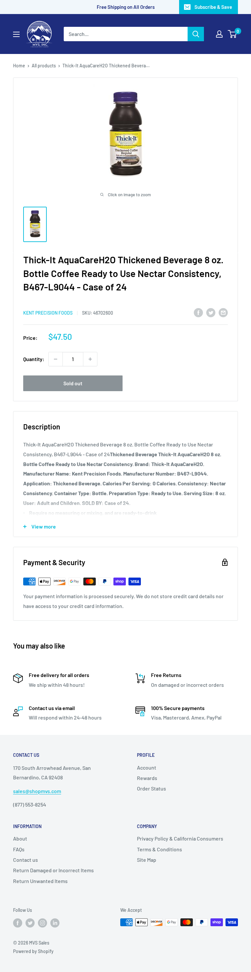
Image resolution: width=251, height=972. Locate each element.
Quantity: (33, 359)
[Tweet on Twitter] (210, 312)
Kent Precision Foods (48, 313)
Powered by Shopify (33, 951)
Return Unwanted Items (40, 881)
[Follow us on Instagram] (42, 923)
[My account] (219, 34)
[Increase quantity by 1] (90, 359)
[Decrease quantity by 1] (55, 359)
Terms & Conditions (159, 849)
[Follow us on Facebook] (17, 923)
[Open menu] (16, 34)
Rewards (147, 778)
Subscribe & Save (213, 7)
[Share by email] (223, 312)
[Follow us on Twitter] (30, 923)
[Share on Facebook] (198, 312)
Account (146, 767)
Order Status (151, 788)
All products (44, 65)
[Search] (196, 34)
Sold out (72, 383)
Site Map (146, 860)
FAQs (19, 849)
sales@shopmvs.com (37, 791)
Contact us (25, 860)
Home (19, 65)
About (20, 838)
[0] (232, 34)
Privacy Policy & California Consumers (180, 838)
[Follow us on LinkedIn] (54, 923)
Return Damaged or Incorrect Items (53, 870)
